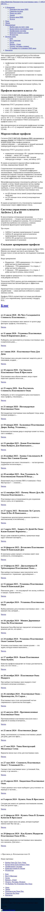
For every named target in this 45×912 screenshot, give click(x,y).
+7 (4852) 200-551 (7, 849)
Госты (12, 42)
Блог (11, 38)
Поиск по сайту (15, 13)
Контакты (9, 50)
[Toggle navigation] (8, 4)
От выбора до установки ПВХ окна (23, 48)
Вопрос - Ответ (15, 44)
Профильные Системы (13, 866)
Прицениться (10, 25)
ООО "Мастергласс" (21, 859)
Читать (3, 327)
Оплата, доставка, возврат (19, 46)
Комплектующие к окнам (19, 33)
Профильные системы (18, 31)
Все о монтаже (15, 40)
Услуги (12, 19)
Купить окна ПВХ (16, 17)
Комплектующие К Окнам (15, 868)
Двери (7, 23)
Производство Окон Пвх (14, 891)
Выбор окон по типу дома (19, 27)
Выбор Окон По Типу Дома (15, 862)
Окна (7, 21)
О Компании (10, 7)
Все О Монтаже (11, 876)
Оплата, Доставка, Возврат (15, 882)
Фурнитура (14, 35)
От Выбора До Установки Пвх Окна (18, 884)
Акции (12, 15)
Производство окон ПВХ (19, 9)
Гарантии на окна (16, 11)
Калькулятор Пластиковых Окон (17, 864)
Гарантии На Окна (12, 893)
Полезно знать (10, 36)
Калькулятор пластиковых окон (21, 29)
